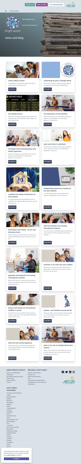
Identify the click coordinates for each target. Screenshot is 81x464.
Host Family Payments (34, 376)
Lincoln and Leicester (13, 427)
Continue (16, 458)
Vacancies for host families (14, 393)
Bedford (9, 398)
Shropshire (10, 442)
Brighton (9, 404)
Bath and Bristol (11, 396)
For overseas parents (56, 4)
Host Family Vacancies (12, 389)
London (9, 395)
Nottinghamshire (11, 433)
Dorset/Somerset (11, 415)
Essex (8, 417)
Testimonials (10, 378)
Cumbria (9, 410)
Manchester (10, 429)
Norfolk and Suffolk (12, 431)
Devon (8, 414)
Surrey (8, 444)
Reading (9, 436)
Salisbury (9, 438)
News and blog (14, 11)
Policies (9, 382)
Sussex (9, 446)
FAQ (29, 378)
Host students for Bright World (36, 380)
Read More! (12, 89)
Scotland (9, 440)
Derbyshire (10, 412)
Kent (8, 423)
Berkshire (9, 400)
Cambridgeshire (11, 408)
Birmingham (10, 402)
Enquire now (30, 4)
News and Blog (41, 4)
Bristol (8, 406)
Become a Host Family (37, 370)
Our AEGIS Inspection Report (15, 376)
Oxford (8, 434)
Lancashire (10, 425)
